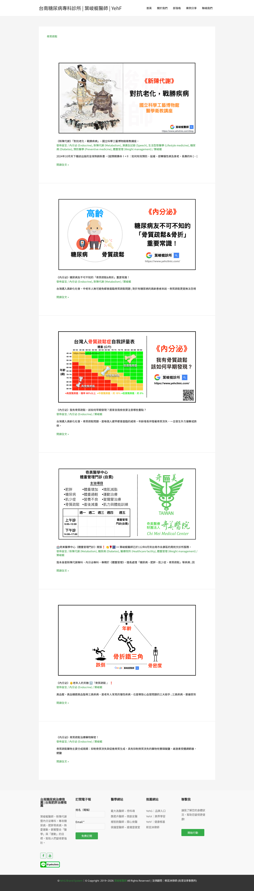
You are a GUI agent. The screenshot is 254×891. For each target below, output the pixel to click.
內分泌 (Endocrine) (80, 145)
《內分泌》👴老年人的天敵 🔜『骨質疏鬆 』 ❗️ (84, 683)
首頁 (149, 8)
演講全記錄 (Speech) (134, 145)
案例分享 (191, 8)
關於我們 (162, 8)
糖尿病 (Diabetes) (108, 551)
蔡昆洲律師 (152, 827)
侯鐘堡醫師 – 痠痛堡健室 (125, 827)
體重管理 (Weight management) (132, 149)
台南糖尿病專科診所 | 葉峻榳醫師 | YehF (80, 8)
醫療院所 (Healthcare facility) (138, 551)
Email (80, 821)
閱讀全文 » (62, 164)
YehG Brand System (71, 880)
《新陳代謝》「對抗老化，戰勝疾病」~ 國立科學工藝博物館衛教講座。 (97, 141)
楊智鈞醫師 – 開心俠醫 (124, 822)
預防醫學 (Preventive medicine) (92, 149)
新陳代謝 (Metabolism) (107, 145)
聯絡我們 (207, 8)
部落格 (177, 8)
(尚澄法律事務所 (186, 880)
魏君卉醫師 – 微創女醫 (124, 816)
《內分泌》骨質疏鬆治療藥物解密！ (77, 737)
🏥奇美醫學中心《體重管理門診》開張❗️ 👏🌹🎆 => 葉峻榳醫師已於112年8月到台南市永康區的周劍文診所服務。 (124, 547)
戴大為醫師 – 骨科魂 (123, 811)
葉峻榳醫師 (120, 880)
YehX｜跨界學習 (155, 816)
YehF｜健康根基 (155, 822)
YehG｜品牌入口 (156, 811)
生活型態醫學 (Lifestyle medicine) (168, 145)
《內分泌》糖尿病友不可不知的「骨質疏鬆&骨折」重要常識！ (93, 277)
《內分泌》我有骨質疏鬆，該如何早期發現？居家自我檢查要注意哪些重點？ (101, 410)
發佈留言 (61, 145)
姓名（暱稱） (83, 809)
